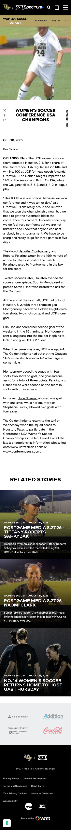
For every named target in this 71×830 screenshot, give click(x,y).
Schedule (41, 20)
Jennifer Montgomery (34, 251)
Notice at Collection (42, 793)
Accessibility (10, 800)
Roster (56, 20)
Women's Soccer (14, 522)
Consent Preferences (35, 778)
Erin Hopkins (12, 327)
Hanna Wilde (12, 385)
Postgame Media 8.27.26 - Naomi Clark (34, 603)
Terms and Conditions (15, 786)
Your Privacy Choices (15, 793)
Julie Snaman (27, 398)
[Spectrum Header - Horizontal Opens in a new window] (34, 7)
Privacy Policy (11, 778)
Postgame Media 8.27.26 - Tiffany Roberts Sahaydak (34, 532)
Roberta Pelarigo (15, 255)
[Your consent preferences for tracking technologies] (7, 823)
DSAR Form (37, 786)
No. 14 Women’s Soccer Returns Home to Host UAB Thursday (33, 685)
